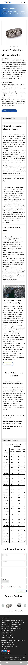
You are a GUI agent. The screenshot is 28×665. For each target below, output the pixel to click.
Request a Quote (10, 111)
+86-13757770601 (11, 644)
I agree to (12, 587)
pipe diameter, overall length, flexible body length (13, 255)
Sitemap (20, 659)
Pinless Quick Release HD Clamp (19, 610)
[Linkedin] (5, 651)
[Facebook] (2, 651)
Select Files (5, 582)
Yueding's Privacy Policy (15, 587)
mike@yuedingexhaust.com (11, 646)
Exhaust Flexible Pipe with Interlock (9, 610)
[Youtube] (8, 651)
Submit (21, 591)
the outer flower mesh (16, 191)
